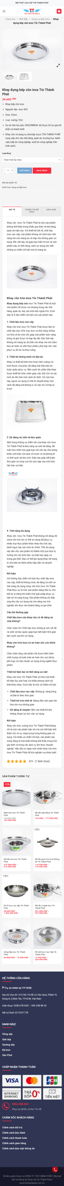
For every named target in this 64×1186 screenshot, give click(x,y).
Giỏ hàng (25, 170)
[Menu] (4, 11)
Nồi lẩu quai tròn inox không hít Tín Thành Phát (47, 860)
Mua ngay (42, 170)
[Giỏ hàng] (59, 11)
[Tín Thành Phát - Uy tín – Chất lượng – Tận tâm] (32, 11)
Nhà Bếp (23, 19)
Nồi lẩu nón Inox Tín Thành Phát (15, 860)
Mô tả (12, 209)
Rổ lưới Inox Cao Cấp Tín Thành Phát (45, 953)
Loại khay (6, 153)
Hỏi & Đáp (51, 209)
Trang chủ (10, 19)
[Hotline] (49, 1164)
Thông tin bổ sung (32, 210)
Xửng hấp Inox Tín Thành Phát (14, 953)
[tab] (12, 211)
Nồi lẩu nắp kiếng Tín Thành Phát (47, 814)
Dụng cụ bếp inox (41, 19)
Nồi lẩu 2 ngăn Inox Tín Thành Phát (45, 906)
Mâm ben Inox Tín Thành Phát (14, 814)
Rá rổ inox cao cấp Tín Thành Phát (16, 906)
